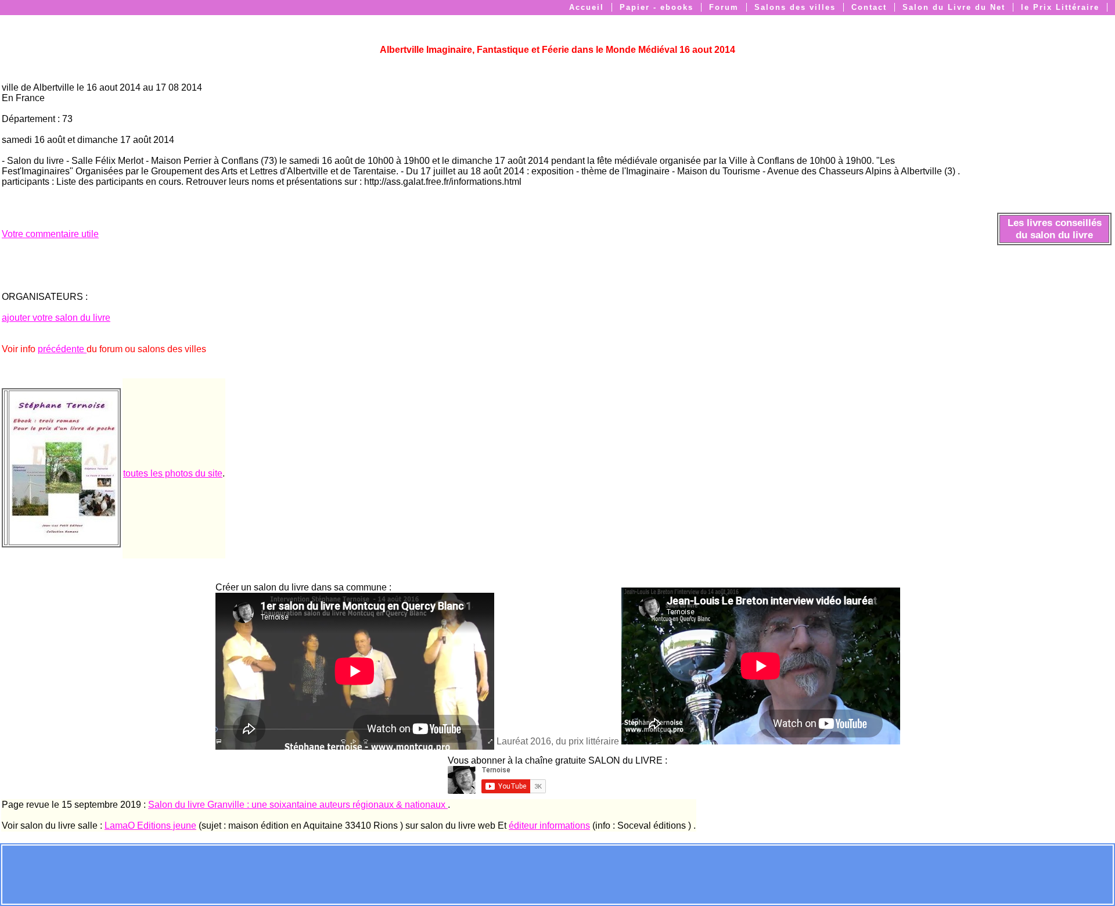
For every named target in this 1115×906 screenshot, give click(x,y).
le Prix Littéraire (1060, 7)
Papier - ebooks (656, 7)
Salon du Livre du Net (953, 7)
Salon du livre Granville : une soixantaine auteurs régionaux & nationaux (298, 805)
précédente (62, 349)
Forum (724, 7)
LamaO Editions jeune (150, 825)
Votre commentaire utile (50, 234)
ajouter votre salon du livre (56, 318)
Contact (869, 7)
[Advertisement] (557, 873)
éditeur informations (549, 825)
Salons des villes (795, 7)
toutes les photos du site (172, 473)
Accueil (586, 7)
